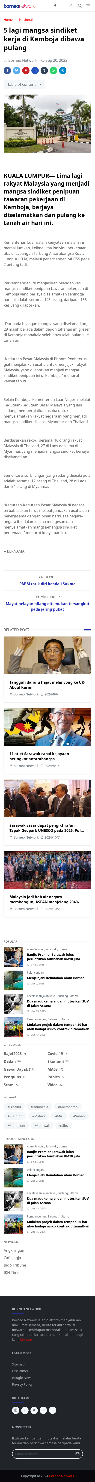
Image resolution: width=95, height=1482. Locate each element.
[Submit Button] (77, 1454)
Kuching (63, 996)
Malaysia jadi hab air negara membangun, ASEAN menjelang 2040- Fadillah (44, 902)
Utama (63, 949)
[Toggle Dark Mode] (72, 5)
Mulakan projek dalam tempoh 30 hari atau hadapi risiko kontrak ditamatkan (58, 1026)
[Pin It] (26, 70)
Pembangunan (36, 1019)
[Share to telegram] (62, 70)
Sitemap (18, 1364)
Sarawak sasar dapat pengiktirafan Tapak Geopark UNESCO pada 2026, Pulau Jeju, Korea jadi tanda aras (47, 830)
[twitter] (34, 1410)
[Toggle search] (80, 6)
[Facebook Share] (7, 70)
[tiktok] (52, 1410)
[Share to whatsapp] (53, 70)
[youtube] (43, 1410)
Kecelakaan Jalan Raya (41, 996)
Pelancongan (35, 973)
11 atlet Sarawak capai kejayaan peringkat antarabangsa (39, 756)
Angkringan (14, 1250)
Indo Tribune (15, 1265)
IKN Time (11, 1272)
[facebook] (55, 6)
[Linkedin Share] (35, 70)
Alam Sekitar (35, 949)
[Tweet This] (16, 70)
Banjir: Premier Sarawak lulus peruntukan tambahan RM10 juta (53, 956)
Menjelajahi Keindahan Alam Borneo (56, 978)
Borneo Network (61, 1476)
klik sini (26, 1339)
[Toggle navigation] (87, 5)
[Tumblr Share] (44, 70)
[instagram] (62, 6)
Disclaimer (20, 1371)
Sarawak (51, 949)
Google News (22, 1377)
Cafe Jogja (12, 1257)
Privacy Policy (22, 1384)
